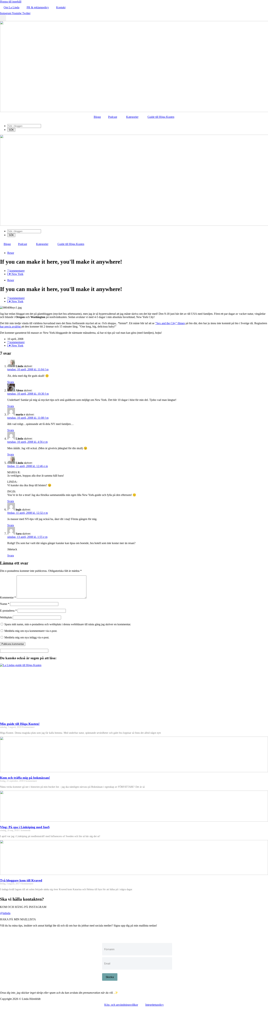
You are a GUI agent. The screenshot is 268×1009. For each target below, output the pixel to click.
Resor (10, 252)
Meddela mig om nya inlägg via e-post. (26, 637)
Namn (4, 603)
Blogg (97, 116)
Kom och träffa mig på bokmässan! (25, 777)
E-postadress (8, 610)
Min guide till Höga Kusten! (20, 724)
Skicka (110, 977)
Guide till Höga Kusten (160, 116)
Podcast (112, 116)
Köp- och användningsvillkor (121, 1004)
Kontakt (60, 7)
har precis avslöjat (10, 326)
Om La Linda (11, 7)
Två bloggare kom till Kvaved (21, 880)
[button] (3, 18)
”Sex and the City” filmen (170, 323)
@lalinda (5, 913)
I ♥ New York (15, 274)
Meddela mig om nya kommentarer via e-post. (30, 630)
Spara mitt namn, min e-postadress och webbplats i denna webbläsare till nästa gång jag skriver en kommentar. (67, 624)
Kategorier (132, 116)
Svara (10, 382)
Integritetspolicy (154, 1004)
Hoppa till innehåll (10, 1)
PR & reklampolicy (38, 7)
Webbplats (6, 617)
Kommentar (8, 597)
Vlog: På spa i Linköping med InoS (25, 827)
